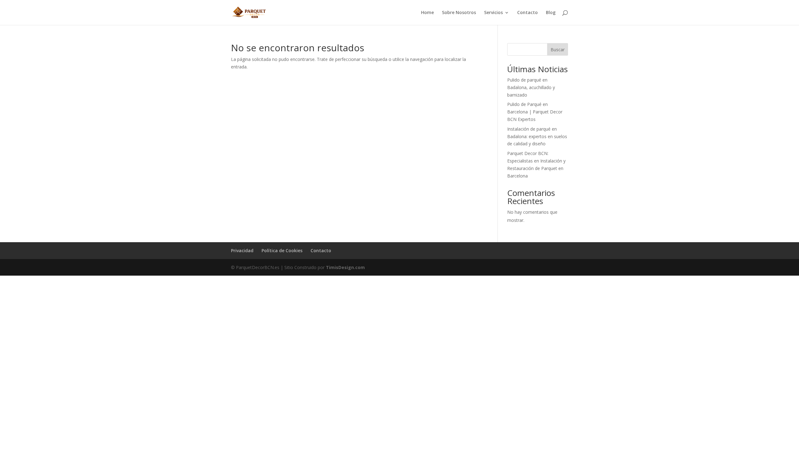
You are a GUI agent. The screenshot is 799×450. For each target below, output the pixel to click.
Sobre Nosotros (459, 12)
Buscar (558, 49)
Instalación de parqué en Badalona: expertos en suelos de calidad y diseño (537, 136)
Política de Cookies (282, 250)
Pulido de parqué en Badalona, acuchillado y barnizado (531, 87)
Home (427, 12)
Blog (551, 12)
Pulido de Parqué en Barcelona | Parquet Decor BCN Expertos (534, 111)
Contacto (527, 12)
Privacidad (242, 250)
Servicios (493, 12)
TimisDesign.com (345, 267)
